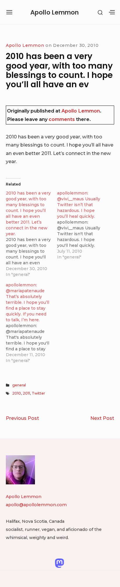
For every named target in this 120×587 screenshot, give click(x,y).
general (19, 385)
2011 (26, 393)
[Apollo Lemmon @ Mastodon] (59, 562)
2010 (16, 393)
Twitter (38, 393)
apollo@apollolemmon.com (36, 504)
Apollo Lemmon (54, 12)
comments (62, 119)
